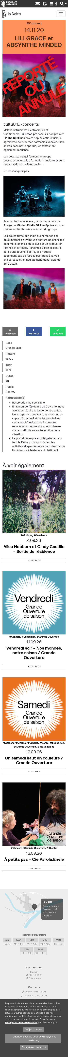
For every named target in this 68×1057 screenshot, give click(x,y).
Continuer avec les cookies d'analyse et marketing (33, 1038)
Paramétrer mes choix (34, 1047)
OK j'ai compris (33, 1029)
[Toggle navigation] (61, 13)
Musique (27, 535)
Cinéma (21, 743)
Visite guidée (46, 746)
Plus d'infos (34, 560)
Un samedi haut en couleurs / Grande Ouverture (34, 760)
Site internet (35, 978)
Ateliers (9, 743)
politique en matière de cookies (21, 1022)
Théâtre (53, 848)
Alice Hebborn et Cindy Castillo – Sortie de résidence (34, 549)
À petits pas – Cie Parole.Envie (34, 859)
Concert (35, 23)
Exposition (29, 636)
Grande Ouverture (49, 636)
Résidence (41, 535)
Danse (45, 743)
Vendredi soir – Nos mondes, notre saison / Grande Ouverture (34, 653)
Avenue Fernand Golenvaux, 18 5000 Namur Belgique (51, 911)
